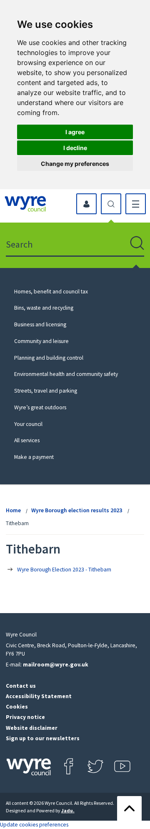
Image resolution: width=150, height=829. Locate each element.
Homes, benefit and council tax (51, 291)
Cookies (17, 706)
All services (27, 440)
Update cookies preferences (34, 824)
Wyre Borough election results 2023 (76, 510)
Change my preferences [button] (75, 163)
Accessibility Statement (39, 696)
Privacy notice (25, 717)
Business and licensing (40, 324)
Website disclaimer (32, 727)
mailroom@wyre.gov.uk (55, 664)
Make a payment (34, 457)
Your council (28, 424)
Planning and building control (48, 357)
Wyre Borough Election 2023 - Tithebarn (64, 569)
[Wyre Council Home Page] (25, 203)
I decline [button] (75, 147)
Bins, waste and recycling (43, 307)
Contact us (21, 685)
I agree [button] (75, 131)
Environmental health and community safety (66, 374)
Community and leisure (41, 341)
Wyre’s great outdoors (40, 407)
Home (13, 510)
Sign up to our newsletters (43, 738)
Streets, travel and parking (45, 390)
